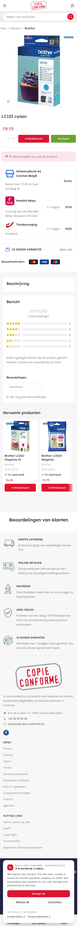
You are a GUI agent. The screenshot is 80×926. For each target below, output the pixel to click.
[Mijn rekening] (72, 5)
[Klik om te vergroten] (8, 101)
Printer (7, 822)
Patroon (15, 28)
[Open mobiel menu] (4, 5)
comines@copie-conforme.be (26, 797)
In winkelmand (33, 138)
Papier (7, 835)
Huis (3, 28)
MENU (7, 815)
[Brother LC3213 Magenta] (57, 436)
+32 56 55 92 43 (17, 792)
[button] (20, 488)
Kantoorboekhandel (15, 847)
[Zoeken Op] (70, 17)
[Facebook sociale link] (6, 806)
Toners (7, 841)
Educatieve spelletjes (16, 854)
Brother (30, 28)
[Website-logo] (39, 5)
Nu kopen (63, 138)
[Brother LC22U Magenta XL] (20, 436)
